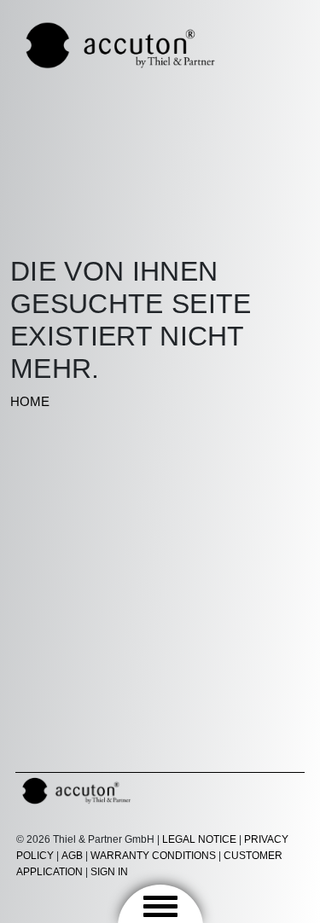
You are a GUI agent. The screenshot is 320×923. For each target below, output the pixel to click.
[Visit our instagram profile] (218, 786)
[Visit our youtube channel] (253, 786)
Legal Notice (199, 839)
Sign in (110, 872)
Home (29, 401)
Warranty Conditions (154, 856)
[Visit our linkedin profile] (286, 786)
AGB (72, 856)
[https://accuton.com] (122, 44)
